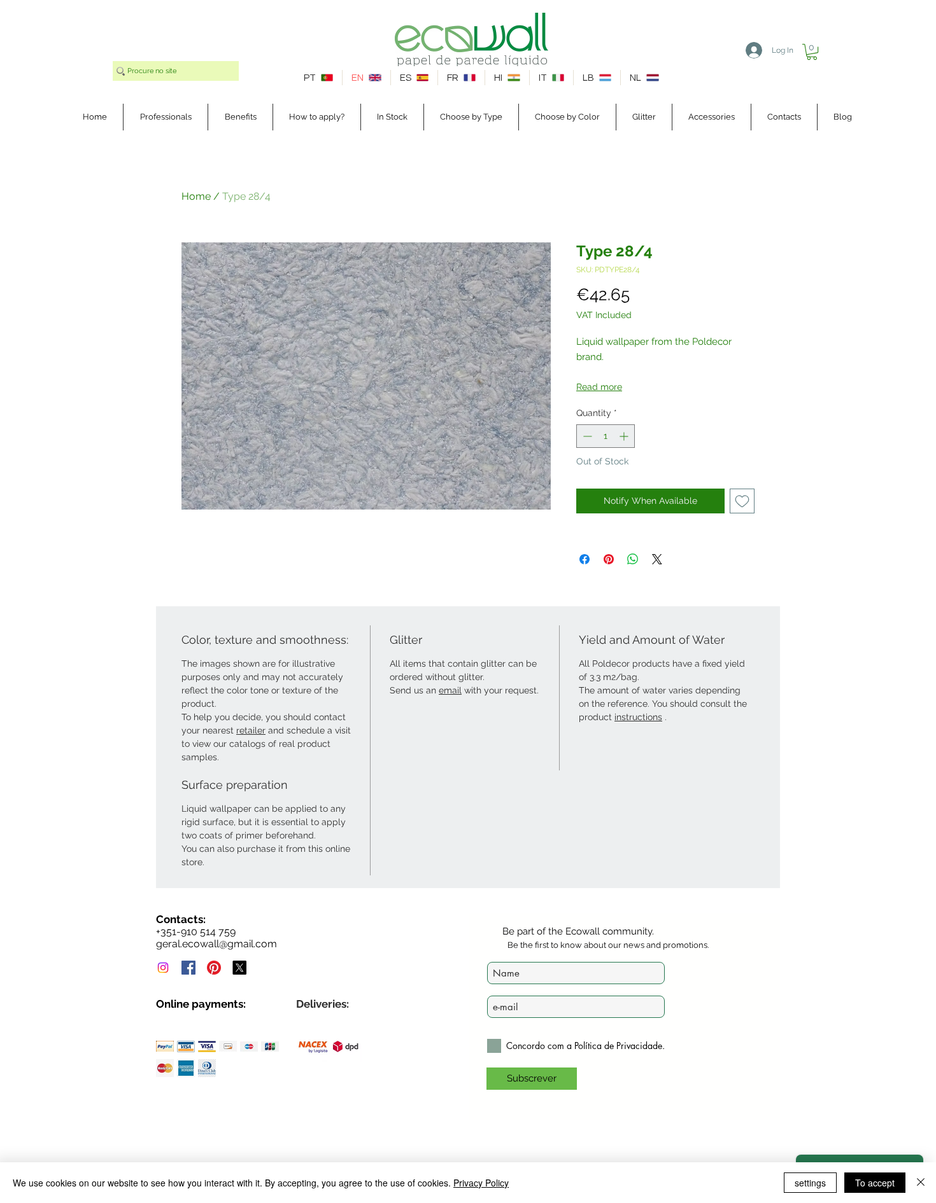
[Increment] (625, 436)
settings (810, 1182)
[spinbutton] (605, 436)
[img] (165, 1046)
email (450, 690)
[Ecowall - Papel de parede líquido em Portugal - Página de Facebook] (188, 968)
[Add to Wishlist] (742, 501)
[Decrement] (586, 436)
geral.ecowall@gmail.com (216, 944)
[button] (811, 52)
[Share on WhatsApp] (633, 559)
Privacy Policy (481, 1182)
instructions (638, 717)
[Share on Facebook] (584, 559)
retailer (251, 730)
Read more (599, 387)
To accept (875, 1182)
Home (196, 196)
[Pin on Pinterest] (608, 559)
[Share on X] (657, 559)
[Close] (920, 1182)
